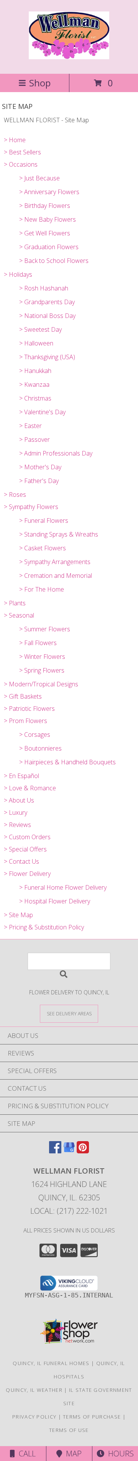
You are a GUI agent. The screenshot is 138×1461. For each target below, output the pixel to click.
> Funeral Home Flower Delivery (63, 887)
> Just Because (39, 178)
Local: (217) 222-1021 (69, 1211)
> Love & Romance (30, 788)
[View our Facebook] (55, 1150)
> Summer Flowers (44, 629)
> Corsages (34, 734)
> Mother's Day (40, 467)
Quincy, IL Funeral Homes (51, 1363)
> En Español (21, 776)
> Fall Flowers (38, 643)
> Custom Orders (27, 837)
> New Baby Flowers (47, 219)
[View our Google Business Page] (69, 1150)
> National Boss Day (47, 315)
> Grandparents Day (47, 302)
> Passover (34, 439)
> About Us (19, 800)
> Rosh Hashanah (43, 288)
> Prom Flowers (25, 721)
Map (72, 1453)
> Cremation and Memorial (55, 575)
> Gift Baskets (23, 696)
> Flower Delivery (27, 873)
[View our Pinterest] (83, 1150)
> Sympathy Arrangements (54, 562)
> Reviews (17, 824)
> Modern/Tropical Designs (41, 684)
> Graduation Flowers (49, 247)
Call (25, 1453)
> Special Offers (25, 849)
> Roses (15, 494)
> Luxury (15, 812)
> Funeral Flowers (43, 520)
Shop (40, 82)
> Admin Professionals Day (55, 453)
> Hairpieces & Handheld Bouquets (67, 762)
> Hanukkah (35, 370)
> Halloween (36, 343)
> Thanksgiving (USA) (47, 357)
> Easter (30, 426)
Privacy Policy (34, 1416)
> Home (15, 140)
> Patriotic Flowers (29, 708)
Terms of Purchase (92, 1416)
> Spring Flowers (41, 670)
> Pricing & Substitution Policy (44, 927)
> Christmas (35, 398)
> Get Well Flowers (44, 233)
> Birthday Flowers (44, 205)
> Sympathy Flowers (31, 507)
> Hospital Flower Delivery (54, 901)
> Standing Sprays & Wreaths (58, 534)
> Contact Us (21, 861)
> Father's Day (39, 481)
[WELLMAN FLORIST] (69, 55)
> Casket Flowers (42, 548)
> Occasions (21, 164)
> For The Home (41, 589)
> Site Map (18, 915)
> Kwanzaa (34, 384)
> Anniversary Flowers (49, 192)
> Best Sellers (22, 152)
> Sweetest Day (40, 329)
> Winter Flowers (42, 656)
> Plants (15, 603)
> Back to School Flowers (54, 260)
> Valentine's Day (42, 412)
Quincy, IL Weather (34, 1389)
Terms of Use (69, 1430)
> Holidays (18, 274)
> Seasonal (19, 615)
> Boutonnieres (40, 748)
